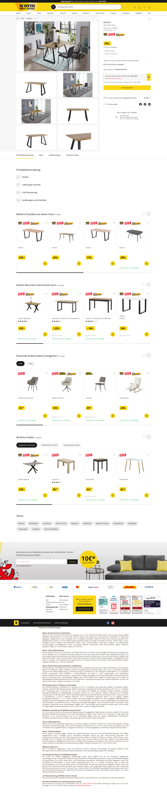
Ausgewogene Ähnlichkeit (26, 445)
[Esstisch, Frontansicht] (78, 111)
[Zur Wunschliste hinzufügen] (150, 19)
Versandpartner (121, 69)
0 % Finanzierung (29, 192)
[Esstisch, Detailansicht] (78, 137)
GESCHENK (133, 76)
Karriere (62, 602)
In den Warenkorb (127, 88)
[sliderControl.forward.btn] (149, 214)
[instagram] (112, 622)
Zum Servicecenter (84, 609)
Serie (41, 155)
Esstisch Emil (122, 452)
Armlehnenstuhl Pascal (24, 371)
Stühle (20, 363)
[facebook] (108, 622)
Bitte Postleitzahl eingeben (114, 64)
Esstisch (19, 220)
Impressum (63, 607)
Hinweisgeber (25, 623)
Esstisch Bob (88, 452)
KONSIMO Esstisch (124, 291)
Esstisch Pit (54, 452)
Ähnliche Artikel (72, 155)
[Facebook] (140, 104)
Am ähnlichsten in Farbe (72, 445)
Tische (19, 515)
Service (48, 605)
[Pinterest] (145, 104)
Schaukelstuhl (122, 371)
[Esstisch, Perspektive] (36, 85)
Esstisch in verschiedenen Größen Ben (96, 291)
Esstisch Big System (23, 291)
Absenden (72, 562)
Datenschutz (63, 609)
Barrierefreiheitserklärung (41, 623)
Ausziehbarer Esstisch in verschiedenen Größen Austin (66, 292)
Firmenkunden (64, 605)
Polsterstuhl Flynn (56, 371)
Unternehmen (63, 600)
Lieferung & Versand (31, 184)
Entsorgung (49, 612)
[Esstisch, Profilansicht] (36, 137)
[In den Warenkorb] (45, 263)
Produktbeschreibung (24, 155)
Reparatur (49, 609)
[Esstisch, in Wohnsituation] (57, 46)
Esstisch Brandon (22, 452)
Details (25, 177)
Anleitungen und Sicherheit (34, 200)
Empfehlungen (54, 155)
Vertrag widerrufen (52, 607)
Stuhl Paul (87, 371)
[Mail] (149, 104)
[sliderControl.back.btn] (144, 214)
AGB (47, 600)
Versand (114, 47)
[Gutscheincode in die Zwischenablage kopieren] (149, 77)
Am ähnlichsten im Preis (49, 445)
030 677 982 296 (124, 116)
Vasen (31, 363)
